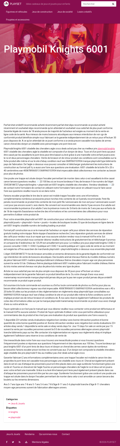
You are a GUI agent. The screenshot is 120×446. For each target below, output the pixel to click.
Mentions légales (40, 442)
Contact (66, 434)
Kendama (29, 434)
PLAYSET (15, 4)
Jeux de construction (42, 12)
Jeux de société (65, 12)
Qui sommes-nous (48, 434)
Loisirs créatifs (84, 12)
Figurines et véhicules (16, 12)
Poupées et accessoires (18, 19)
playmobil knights (106, 148)
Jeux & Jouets (17, 403)
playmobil (15, 417)
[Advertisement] (60, 100)
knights (14, 412)
